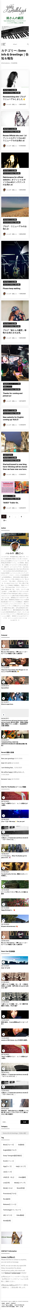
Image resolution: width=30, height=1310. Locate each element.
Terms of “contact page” (13, 1273)
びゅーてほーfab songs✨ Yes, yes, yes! (13, 821)
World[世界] (7, 1221)
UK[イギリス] (7, 1215)
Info (17, 1306)
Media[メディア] (19, 1183)
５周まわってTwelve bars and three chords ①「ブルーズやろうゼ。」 (14, 838)
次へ (4, 520)
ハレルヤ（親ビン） (12, 104)
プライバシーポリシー (8, 1285)
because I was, (6, 779)
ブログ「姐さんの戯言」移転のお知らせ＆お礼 (14, 331)
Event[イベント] (8, 1161)
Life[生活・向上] (8, 1177)
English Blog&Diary (8, 454)
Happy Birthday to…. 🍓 (8, 910)
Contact (13, 1303)
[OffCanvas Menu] (5, 44)
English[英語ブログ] (9, 1150)
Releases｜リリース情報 (9, 496)
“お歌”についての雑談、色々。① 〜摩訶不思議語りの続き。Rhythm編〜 (14, 1004)
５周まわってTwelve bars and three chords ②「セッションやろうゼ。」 (14, 1075)
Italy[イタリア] (21, 1166)
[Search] (28, 44)
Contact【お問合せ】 (8, 1257)
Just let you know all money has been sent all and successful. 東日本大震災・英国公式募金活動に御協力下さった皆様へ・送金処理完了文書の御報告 (14, 723)
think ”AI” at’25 (6, 763)
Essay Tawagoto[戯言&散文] (12, 1155)
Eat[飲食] (21, 1145)
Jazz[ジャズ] (7, 1172)
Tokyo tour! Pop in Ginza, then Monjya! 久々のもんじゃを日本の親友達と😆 (14, 670)
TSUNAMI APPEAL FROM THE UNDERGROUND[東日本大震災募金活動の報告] (14, 743)
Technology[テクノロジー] (12, 1210)
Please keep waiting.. (12, 288)
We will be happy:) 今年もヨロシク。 (13, 772)
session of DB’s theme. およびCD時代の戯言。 (14, 1040)
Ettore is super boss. (7, 704)
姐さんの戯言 (15, 18)
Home (3, 1303)
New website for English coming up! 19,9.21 (13, 418)
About (8, 1303)
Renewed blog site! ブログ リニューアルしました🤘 (14, 97)
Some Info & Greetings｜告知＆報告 (12, 92)
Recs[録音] (6, 1199)
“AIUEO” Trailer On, (10, 502)
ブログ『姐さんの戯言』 (8, 1305)
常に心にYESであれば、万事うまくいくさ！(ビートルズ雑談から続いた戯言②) (14, 652)
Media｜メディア (8, 386)
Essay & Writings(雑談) (8, 1306)
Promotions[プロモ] (9, 1193)
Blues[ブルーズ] (8, 1145)
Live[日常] (6, 1183)
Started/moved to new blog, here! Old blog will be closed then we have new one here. (15, 466)
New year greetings (7, 758)
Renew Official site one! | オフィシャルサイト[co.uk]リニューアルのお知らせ (15, 138)
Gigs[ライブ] (7, 1166)
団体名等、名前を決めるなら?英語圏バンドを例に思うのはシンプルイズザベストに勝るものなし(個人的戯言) (15, 1112)
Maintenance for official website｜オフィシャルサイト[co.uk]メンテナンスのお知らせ (14, 181)
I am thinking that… (7, 767)
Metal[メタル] (7, 1188)
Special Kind (5, 688)
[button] (15, 44)
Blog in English (19, 1305)
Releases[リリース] (9, 1204)
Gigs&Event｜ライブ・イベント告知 (12, 383)
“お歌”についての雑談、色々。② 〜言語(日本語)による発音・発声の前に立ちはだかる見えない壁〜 (14, 985)
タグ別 (21, 1306)
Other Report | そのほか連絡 (10, 90)
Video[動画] (20, 1215)
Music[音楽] (21, 1188)
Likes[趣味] (22, 1177)
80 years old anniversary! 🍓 (9, 926)
